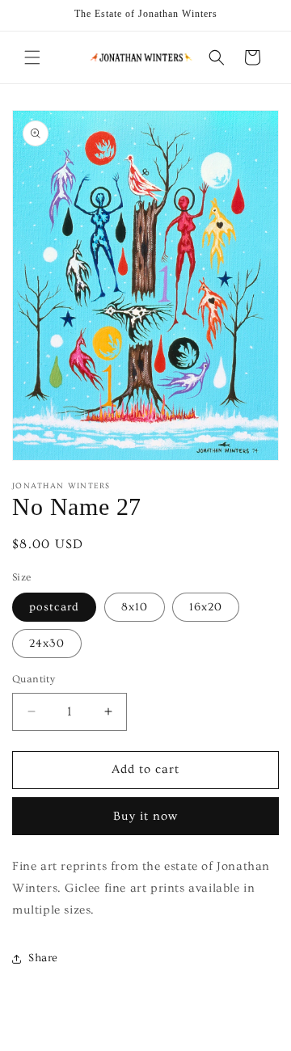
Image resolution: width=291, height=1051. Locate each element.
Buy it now (145, 816)
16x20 (205, 607)
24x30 (47, 643)
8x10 (134, 607)
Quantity (33, 679)
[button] (32, 57)
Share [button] (43, 958)
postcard (54, 607)
